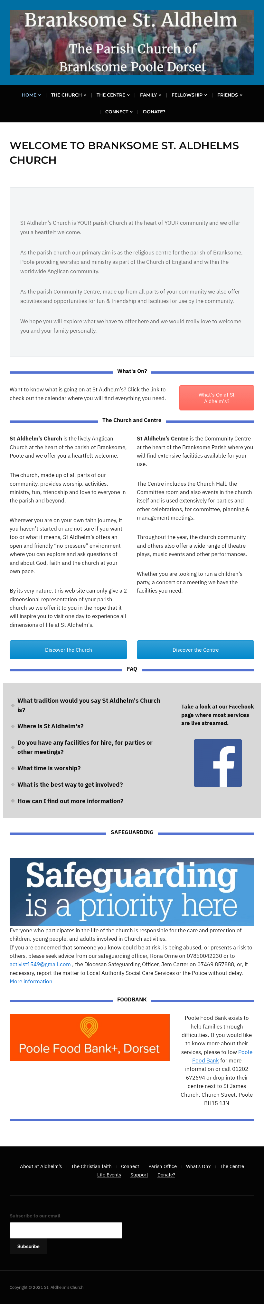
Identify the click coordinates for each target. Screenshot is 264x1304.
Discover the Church (68, 650)
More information (31, 981)
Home (29, 95)
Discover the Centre (196, 650)
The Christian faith (91, 1166)
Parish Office (162, 1166)
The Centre (111, 95)
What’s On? (198, 1166)
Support (139, 1175)
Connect (116, 112)
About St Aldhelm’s (41, 1166)
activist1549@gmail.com (40, 964)
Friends (227, 95)
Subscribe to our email (35, 1216)
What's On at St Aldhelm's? (217, 397)
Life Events (109, 1175)
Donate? (154, 112)
